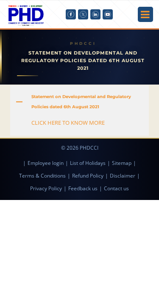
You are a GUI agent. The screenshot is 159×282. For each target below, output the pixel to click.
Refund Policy (87, 175)
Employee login (46, 163)
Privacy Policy (46, 188)
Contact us (116, 188)
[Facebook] (71, 14)
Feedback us (83, 188)
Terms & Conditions (42, 175)
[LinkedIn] (95, 14)
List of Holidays (88, 163)
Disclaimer (122, 175)
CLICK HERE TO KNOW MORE (68, 122)
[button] (79, 102)
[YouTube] (108, 14)
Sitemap (121, 163)
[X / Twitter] (83, 14)
